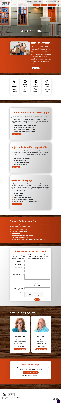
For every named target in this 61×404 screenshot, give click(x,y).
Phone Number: (18, 271)
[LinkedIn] (57, 399)
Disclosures (43, 396)
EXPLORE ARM (16, 167)
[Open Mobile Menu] (58, 5)
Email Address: (18, 267)
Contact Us (45, 1)
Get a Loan (36, 5)
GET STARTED (35, 68)
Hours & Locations (37, 1)
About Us (38, 396)
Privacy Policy (50, 396)
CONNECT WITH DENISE (20, 349)
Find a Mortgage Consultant (30, 372)
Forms (33, 396)
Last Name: (18, 264)
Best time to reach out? (18, 289)
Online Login (52, 5)
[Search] (58, 1)
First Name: (18, 261)
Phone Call (37, 285)
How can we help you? (18, 274)
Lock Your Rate (16, 134)
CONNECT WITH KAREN (41, 349)
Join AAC (44, 5)
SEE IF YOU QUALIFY (17, 204)
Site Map (55, 396)
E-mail (37, 283)
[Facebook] (54, 399)
